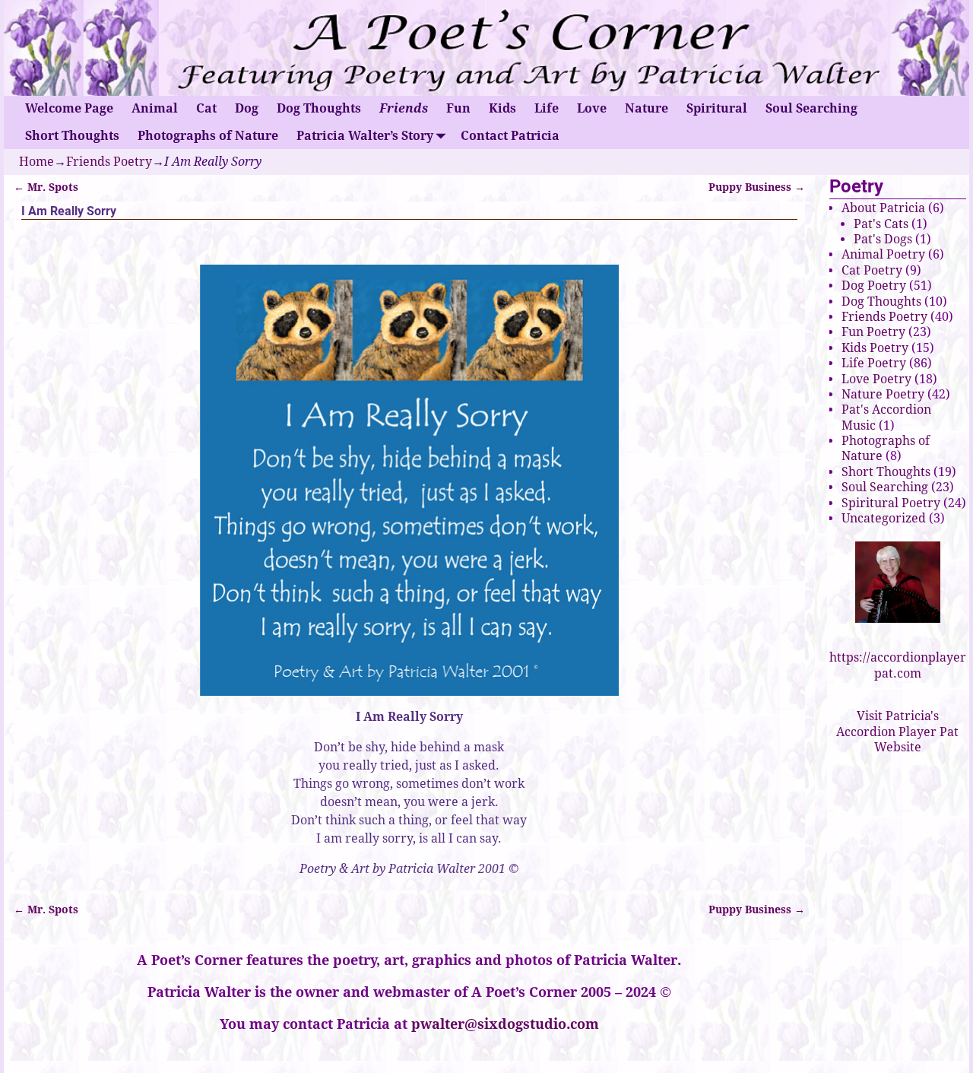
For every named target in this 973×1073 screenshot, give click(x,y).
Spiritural (716, 108)
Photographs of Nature (208, 136)
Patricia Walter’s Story (364, 136)
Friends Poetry (109, 161)
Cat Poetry (871, 270)
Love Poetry (876, 379)
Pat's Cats (881, 224)
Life (546, 108)
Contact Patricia (510, 136)
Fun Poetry (873, 332)
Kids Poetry (874, 348)
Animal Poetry (883, 254)
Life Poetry (873, 363)
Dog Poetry (873, 285)
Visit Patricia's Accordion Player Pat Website (897, 731)
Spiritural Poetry (890, 503)
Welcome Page (69, 108)
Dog (246, 108)
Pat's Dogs (883, 239)
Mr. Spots (46, 187)
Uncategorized (883, 518)
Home (36, 161)
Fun (458, 108)
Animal (155, 108)
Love (592, 108)
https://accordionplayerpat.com (897, 665)
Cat (206, 108)
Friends (403, 108)
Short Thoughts (72, 136)
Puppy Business (756, 187)
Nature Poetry (882, 394)
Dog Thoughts (319, 108)
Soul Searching (811, 108)
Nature (646, 108)
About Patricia (883, 208)
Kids (502, 108)
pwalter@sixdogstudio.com (505, 1024)
